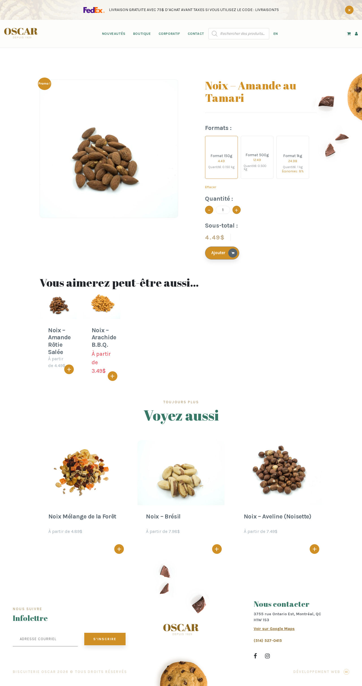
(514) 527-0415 (268, 640)
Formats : (218, 127)
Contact (196, 34)
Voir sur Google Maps (274, 628)
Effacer (210, 187)
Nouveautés (114, 34)
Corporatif (169, 34)
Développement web (316, 672)
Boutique (142, 34)
